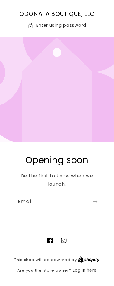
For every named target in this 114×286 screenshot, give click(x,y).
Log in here (85, 270)
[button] (57, 25)
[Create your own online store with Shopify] (89, 260)
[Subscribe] (95, 201)
